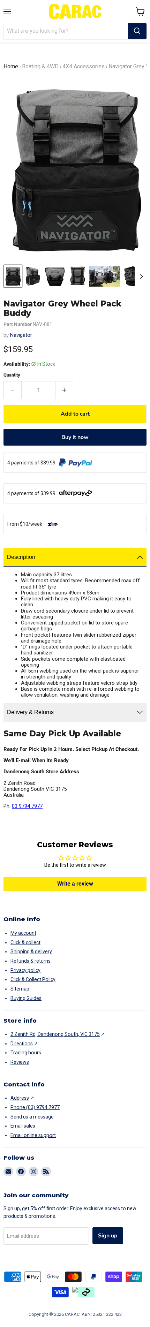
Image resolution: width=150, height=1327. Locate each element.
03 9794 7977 (27, 806)
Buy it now (75, 437)
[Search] (137, 31)
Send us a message (32, 1117)
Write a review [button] (75, 883)
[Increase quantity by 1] (64, 390)
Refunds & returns (30, 961)
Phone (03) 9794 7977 (35, 1107)
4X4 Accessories (83, 66)
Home (10, 66)
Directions (21, 1043)
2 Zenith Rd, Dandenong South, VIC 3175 (55, 1034)
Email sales (22, 1126)
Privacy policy (25, 970)
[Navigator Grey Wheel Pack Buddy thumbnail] (13, 276)
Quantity (11, 375)
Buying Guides (26, 998)
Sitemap (19, 989)
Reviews (19, 1062)
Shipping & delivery (31, 951)
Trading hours (25, 1052)
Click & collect (25, 942)
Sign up (108, 1235)
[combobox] (65, 31)
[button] (140, 11)
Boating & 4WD (40, 66)
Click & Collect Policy (32, 979)
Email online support (33, 1135)
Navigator (21, 335)
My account (23, 933)
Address (19, 1098)
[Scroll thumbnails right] (140, 276)
